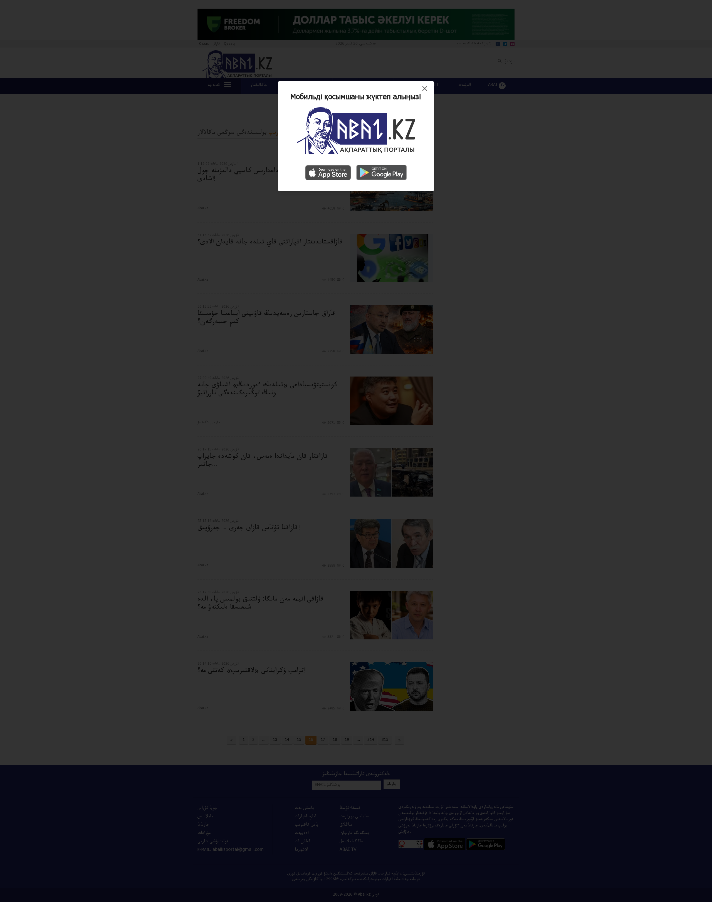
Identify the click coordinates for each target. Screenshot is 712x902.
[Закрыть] (426, 90)
